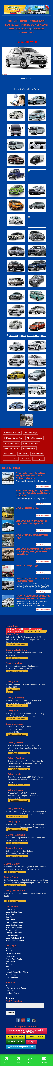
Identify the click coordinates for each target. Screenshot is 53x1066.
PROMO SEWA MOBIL (12, 25)
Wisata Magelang (29, 448)
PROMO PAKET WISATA (28, 25)
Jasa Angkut (11, 917)
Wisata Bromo (9, 453)
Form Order (33, 21)
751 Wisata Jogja (30, 432)
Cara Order (10, 956)
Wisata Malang (37, 453)
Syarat (42, 21)
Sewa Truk (10, 914)
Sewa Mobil (10, 909)
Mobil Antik (26, 459)
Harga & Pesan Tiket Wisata (19, 29)
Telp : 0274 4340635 (16, 1036)
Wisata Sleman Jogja (34, 438)
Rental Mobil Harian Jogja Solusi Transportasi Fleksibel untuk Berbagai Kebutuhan (31, 475)
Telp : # (32, 1042)
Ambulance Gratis (10, 459)
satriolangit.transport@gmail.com (22, 1046)
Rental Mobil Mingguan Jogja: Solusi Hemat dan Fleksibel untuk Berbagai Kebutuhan (33, 493)
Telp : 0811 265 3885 (36, 1036)
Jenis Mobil (23, 21)
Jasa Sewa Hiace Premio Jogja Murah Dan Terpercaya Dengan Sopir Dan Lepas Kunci (33, 551)
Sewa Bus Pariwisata (14, 912)
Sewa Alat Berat (12, 935)
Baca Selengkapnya (43, 486)
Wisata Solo (23, 453)
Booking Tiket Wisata (14, 932)
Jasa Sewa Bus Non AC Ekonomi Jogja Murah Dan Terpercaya (31, 522)
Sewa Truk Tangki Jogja (27, 565)
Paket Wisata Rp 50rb (12, 432)
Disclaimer (10, 990)
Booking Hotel (11, 930)
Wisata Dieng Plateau (30, 443)
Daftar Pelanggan (26, 32)
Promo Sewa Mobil (13, 953)
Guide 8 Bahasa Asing (14, 922)
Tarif (16, 21)
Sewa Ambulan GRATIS (15, 938)
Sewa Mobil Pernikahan (15, 940)
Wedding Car (38, 459)
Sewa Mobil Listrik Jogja (27, 508)
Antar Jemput (42, 25)
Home (10, 21)
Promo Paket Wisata (14, 927)
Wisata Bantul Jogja (11, 443)
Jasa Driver (10, 919)
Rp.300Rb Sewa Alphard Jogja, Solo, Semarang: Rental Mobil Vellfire (33, 597)
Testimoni (11, 998)
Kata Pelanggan (37, 29)
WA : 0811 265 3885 (17, 1042)
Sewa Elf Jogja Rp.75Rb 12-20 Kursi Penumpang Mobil (32, 579)
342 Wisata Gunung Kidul (13, 438)
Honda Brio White (26, 78)
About (8, 985)
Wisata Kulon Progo (11, 448)
